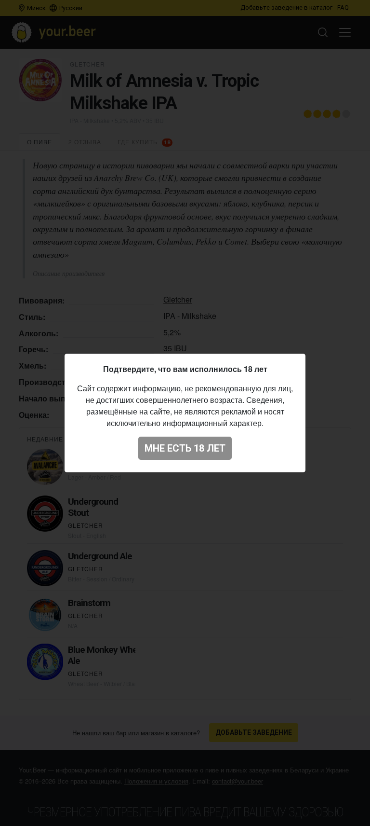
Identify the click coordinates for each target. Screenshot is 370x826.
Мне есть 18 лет (185, 448)
